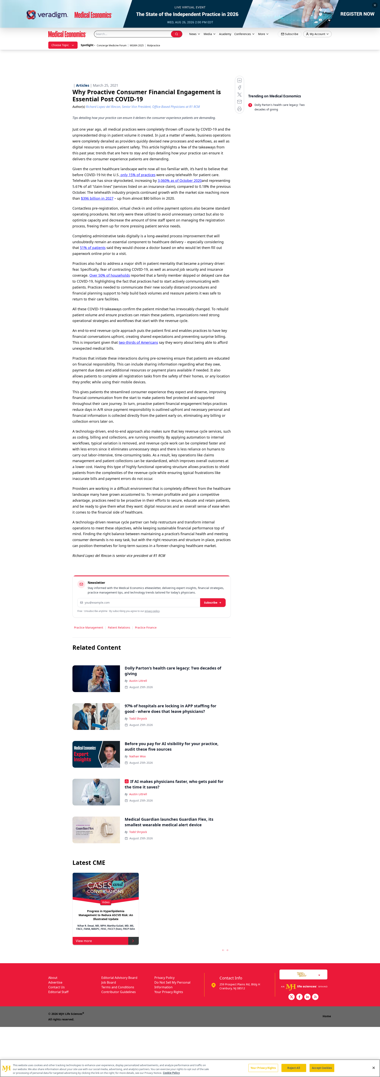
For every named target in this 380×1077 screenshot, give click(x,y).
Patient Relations (119, 627)
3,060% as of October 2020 (180, 180)
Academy (225, 34)
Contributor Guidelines (118, 992)
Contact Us (56, 987)
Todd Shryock (138, 718)
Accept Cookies (322, 1067)
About (52, 977)
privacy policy (152, 611)
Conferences (242, 34)
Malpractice (153, 45)
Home (327, 1016)
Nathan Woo (137, 756)
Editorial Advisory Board (119, 977)
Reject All (293, 1067)
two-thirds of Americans (138, 342)
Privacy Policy (164, 977)
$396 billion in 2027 (97, 198)
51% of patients (92, 247)
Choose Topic (60, 45)
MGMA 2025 (137, 45)
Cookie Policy (171, 1073)
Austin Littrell (138, 681)
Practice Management (88, 627)
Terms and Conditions (117, 987)
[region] (190, 1068)
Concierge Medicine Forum (111, 45)
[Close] (373, 1067)
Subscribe (210, 602)
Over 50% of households (109, 275)
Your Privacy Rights (168, 992)
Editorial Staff (58, 992)
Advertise (55, 982)
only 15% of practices (137, 174)
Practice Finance (146, 627)
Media (208, 34)
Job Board (108, 982)
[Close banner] (375, 5)
